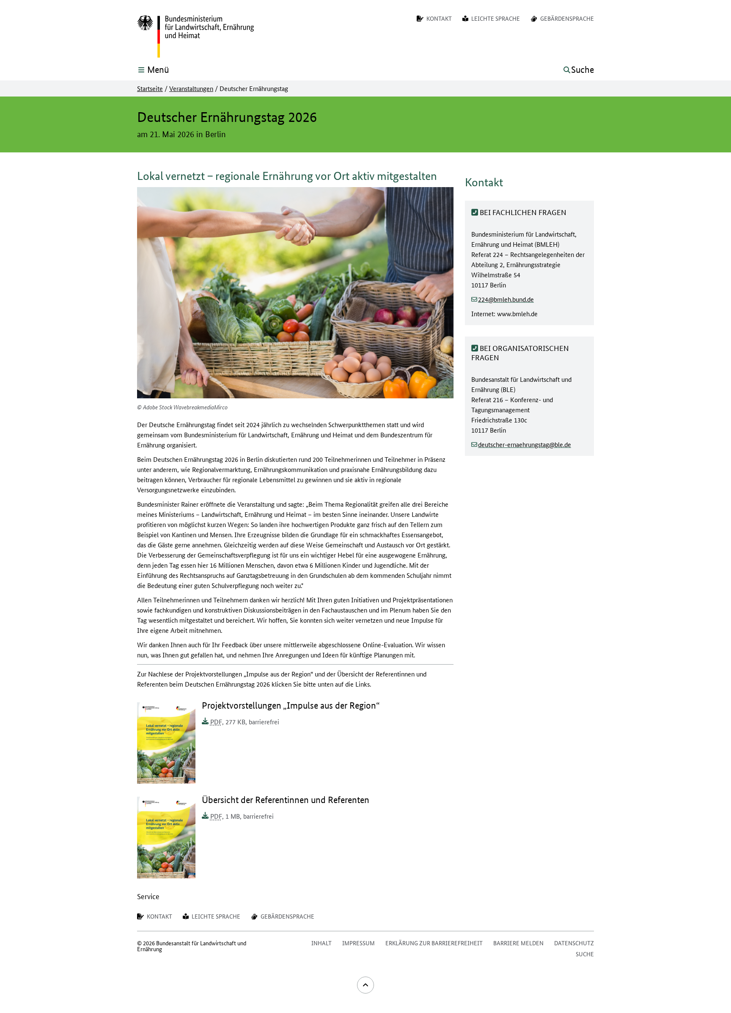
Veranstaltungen (191, 88)
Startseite (150, 88)
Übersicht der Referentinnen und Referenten (285, 800)
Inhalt (321, 942)
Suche (585, 954)
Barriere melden (518, 942)
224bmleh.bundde (506, 299)
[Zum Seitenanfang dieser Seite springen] (365, 985)
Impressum (358, 942)
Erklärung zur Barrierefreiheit (434, 942)
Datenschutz (574, 942)
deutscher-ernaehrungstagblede (524, 444)
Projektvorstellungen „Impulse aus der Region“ (291, 705)
